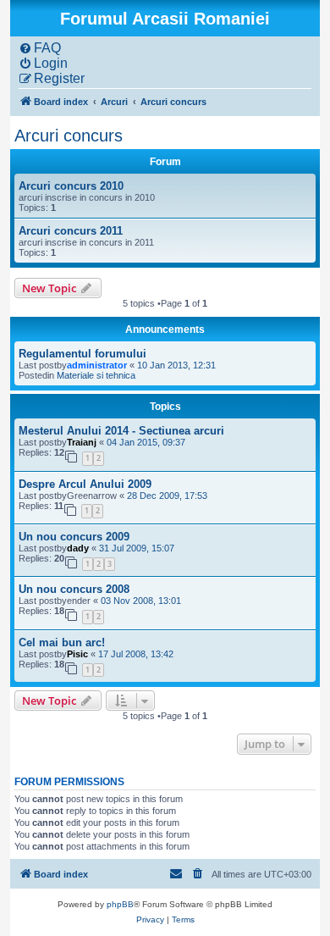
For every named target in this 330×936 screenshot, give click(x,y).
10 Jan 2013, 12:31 (176, 365)
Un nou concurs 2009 (74, 536)
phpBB (120, 904)
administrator (97, 365)
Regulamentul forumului (82, 353)
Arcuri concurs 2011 (71, 230)
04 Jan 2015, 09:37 (146, 442)
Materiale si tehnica (96, 375)
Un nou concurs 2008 (74, 589)
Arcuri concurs (68, 135)
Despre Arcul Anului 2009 (85, 484)
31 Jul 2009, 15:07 (136, 548)
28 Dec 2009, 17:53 (167, 495)
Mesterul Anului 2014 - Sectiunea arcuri (121, 430)
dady (78, 548)
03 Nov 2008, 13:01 (141, 600)
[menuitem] (40, 48)
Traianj (81, 442)
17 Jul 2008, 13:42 (135, 654)
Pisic (77, 654)
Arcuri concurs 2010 (71, 186)
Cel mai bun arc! (62, 642)
